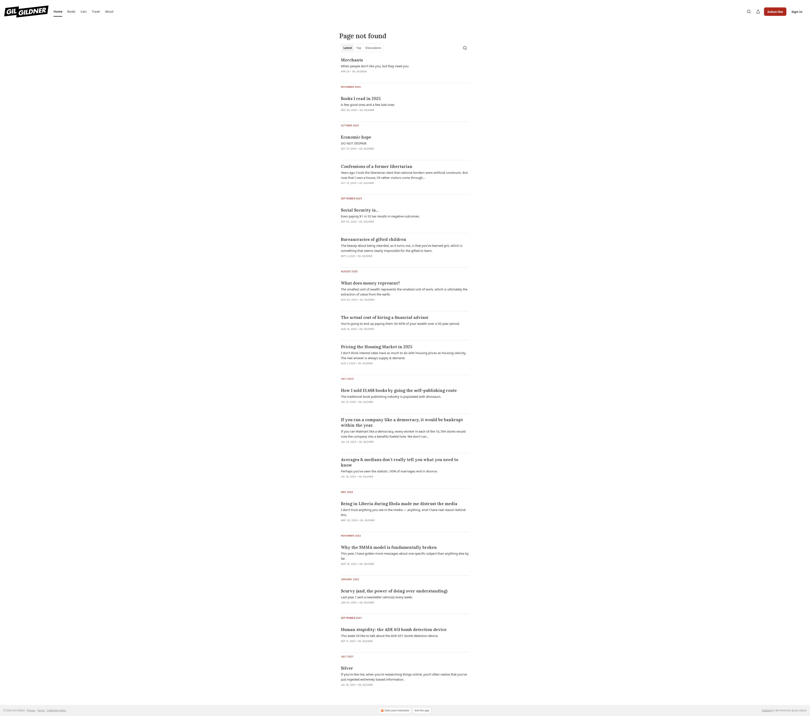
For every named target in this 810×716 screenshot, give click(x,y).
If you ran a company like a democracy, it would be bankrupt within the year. (402, 422)
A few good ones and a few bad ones (367, 104)
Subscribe (775, 11)
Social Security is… (359, 210)
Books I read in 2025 (361, 98)
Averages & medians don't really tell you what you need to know (399, 462)
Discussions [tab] (373, 48)
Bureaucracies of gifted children (373, 239)
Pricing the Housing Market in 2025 (376, 346)
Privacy (31, 710)
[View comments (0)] (352, 77)
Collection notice (56, 710)
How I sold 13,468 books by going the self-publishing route (399, 390)
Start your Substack (397, 710)
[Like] (343, 482)
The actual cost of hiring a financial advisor (385, 317)
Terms (41, 710)
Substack (767, 710)
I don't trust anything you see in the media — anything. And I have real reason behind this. (403, 512)
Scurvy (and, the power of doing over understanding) (394, 590)
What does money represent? (370, 283)
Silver (347, 668)
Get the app (421, 710)
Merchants (352, 59)
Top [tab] (358, 48)
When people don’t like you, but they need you (375, 66)
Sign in (796, 11)
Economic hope (356, 137)
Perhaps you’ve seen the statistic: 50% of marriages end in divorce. (389, 471)
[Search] (749, 11)
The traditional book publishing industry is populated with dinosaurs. (391, 396)
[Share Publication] (758, 11)
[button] (58, 12)
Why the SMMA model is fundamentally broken (389, 547)
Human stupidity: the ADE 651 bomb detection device (394, 629)
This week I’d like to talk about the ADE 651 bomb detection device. (389, 636)
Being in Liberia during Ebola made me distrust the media (399, 503)
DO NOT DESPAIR (353, 143)
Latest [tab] (347, 48)
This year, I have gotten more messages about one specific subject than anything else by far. (405, 556)
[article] (405, 68)
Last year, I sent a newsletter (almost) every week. (377, 597)
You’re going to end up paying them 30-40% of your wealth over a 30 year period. (400, 323)
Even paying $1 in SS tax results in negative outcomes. (380, 216)
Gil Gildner (359, 71)
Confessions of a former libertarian (376, 166)
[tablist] (362, 48)
